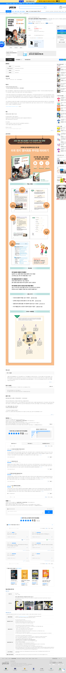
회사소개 (3, 658)
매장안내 (23, 11)
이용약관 (9, 658)
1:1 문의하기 (52, 664)
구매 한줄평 (43, 528)
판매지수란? (44, 23)
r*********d (58, 166)
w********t (24, 539)
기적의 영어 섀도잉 (14, 580)
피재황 (58, 158)
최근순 (47, 528)
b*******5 (24, 550)
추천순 (49, 528)
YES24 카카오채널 (53, 658)
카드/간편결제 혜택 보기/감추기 (43, 35)
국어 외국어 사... (15, 13)
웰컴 (6, 13)
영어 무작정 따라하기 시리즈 (35, 17)
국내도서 (10, 13)
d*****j (13, 474)
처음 (7, 446)
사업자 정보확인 (30, 664)
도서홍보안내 (23, 658)
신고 (20, 450)
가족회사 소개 (61, 658)
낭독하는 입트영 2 (34, 580)
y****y (58, 157)
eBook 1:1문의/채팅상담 (59, 663)
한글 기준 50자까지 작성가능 (12, 511)
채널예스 (27, 11)
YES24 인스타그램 (56, 658)
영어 (20, 13)
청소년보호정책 (19, 658)
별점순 (52, 528)
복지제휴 (33, 658)
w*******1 (49, 539)
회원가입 (56, 3)
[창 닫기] (42, 41)
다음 (13, 446)
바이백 (21, 11)
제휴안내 (30, 658)
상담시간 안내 (61, 664)
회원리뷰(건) (37, 23)
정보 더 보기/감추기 (34, 23)
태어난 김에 (36, 44)
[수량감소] (59, 28)
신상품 (15, 11)
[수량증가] (63, 28)
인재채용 (6, 658)
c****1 (13, 462)
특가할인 (59, 11)
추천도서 (63, 11)
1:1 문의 (27, 616)
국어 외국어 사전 (11, 79)
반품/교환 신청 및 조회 (22, 616)
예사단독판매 (51, 11)
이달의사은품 (56, 11)
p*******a (49, 550)
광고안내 (27, 658)
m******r (13, 450)
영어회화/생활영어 (19, 79)
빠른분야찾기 (9, 11)
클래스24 (35, 11)
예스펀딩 (32, 11)
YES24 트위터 (55, 658)
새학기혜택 (47, 11)
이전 (9, 446)
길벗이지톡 (33, 21)
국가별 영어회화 (59, 177)
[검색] (44, 7)
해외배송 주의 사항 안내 (61, 36)
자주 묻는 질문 (56, 664)
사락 (29, 11)
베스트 (13, 11)
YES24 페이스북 (54, 658)
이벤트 (18, 11)
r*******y (58, 175)
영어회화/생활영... (26, 13)
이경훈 (29, 21)
